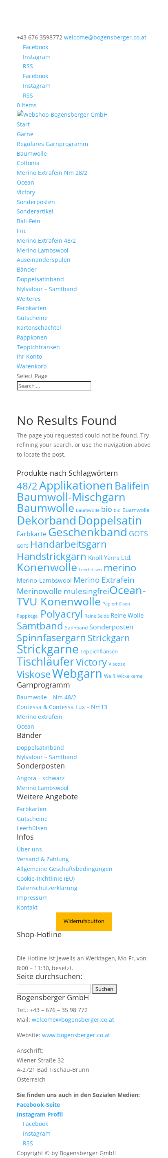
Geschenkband (87, 532)
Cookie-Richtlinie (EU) (46, 878)
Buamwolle (135, 510)
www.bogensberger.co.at (76, 1035)
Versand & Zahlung (43, 859)
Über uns (29, 849)
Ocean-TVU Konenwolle (81, 596)
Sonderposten (36, 202)
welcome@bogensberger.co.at (73, 1019)
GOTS (138, 533)
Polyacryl (61, 613)
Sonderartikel (35, 211)
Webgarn (77, 673)
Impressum (32, 897)
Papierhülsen (116, 604)
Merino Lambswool (43, 250)
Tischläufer (45, 661)
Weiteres (29, 299)
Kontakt (27, 907)
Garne (25, 134)
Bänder (27, 269)
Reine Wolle (127, 615)
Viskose (34, 674)
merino (120, 567)
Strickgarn (109, 637)
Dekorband (46, 520)
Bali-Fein (28, 221)
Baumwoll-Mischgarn (71, 497)
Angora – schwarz (41, 778)
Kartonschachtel (39, 327)
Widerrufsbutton (84, 921)
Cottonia (28, 163)
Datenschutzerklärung (47, 888)
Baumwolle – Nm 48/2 (46, 697)
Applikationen (76, 485)
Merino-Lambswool (44, 580)
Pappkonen (32, 337)
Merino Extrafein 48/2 (46, 240)
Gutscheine (32, 318)
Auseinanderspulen (44, 259)
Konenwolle (47, 567)
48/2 (27, 485)
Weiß (109, 676)
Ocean (25, 182)
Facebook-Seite (38, 1104)
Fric (22, 231)
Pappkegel (28, 616)
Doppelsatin (110, 520)
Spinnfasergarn (51, 637)
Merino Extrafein (104, 579)
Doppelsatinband (40, 279)
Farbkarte (31, 533)
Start (23, 124)
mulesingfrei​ (86, 591)
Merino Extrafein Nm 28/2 (52, 172)
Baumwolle (32, 153)
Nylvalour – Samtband (47, 289)
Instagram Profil (40, 1114)
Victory (26, 192)
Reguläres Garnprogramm (52, 144)
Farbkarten (31, 308)
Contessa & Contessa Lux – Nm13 (62, 707)
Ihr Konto (29, 356)
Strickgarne (48, 649)
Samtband (40, 625)
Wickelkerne (129, 676)
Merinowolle (39, 591)
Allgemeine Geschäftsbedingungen (65, 869)
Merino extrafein (39, 716)
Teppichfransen (38, 347)
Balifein (132, 485)
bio (106, 509)
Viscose (117, 663)
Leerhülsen (90, 569)
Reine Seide (96, 616)
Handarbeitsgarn (68, 544)
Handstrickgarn (51, 556)
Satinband (76, 627)
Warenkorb (32, 366)
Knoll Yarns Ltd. (110, 557)
